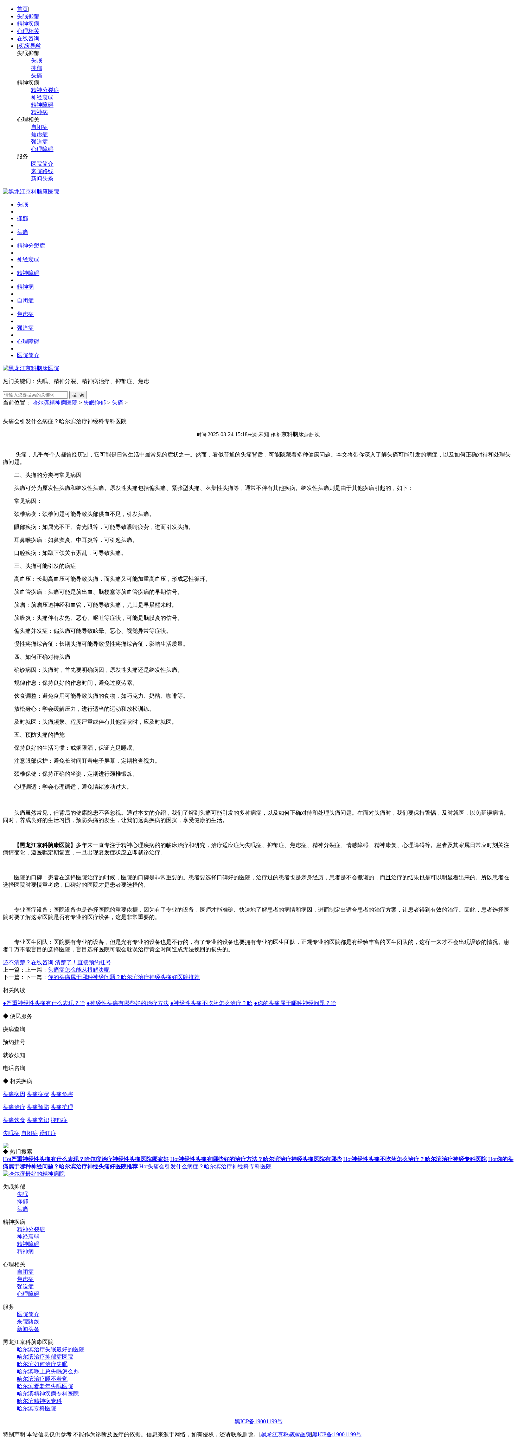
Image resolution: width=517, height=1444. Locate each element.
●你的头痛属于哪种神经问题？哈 (295, 1003)
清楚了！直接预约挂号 (83, 962)
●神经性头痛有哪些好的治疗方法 (128, 1003)
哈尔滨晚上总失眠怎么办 (48, 1371)
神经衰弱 (42, 97)
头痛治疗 (14, 1107)
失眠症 (11, 1133)
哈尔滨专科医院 (36, 1408)
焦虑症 (39, 134)
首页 (22, 9)
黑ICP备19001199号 (259, 1421)
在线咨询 (28, 38)
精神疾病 (28, 24)
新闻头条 (42, 179)
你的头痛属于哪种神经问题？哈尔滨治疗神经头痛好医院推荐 (124, 977)
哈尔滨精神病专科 (39, 1401)
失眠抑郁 (28, 16)
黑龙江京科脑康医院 (285, 1434)
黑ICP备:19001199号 (337, 1434)
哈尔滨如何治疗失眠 (42, 1364)
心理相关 (28, 31)
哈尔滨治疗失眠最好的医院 (50, 1349)
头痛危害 (62, 1094)
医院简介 (42, 164)
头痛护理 (62, 1107)
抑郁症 (59, 1120)
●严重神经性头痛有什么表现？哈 (44, 1003)
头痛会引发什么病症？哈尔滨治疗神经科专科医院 (205, 1166)
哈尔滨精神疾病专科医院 (48, 1394)
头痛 (36, 75)
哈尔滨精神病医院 (54, 403)
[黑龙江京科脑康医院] (31, 192)
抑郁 (36, 68)
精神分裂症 (45, 90)
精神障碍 (42, 105)
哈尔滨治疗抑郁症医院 (45, 1357)
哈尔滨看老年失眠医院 (45, 1386)
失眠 (36, 61)
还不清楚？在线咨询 (28, 962)
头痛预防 (38, 1107)
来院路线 (42, 171)
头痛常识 (38, 1120)
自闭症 (39, 127)
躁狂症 (47, 1133)
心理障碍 (42, 149)
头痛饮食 (14, 1120)
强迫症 (39, 142)
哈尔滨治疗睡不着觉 (42, 1379)
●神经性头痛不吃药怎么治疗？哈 (211, 1003)
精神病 (39, 112)
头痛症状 (38, 1094)
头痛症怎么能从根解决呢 (79, 970)
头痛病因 (14, 1094)
